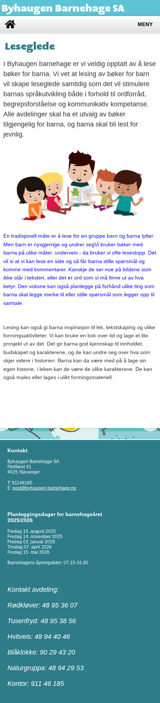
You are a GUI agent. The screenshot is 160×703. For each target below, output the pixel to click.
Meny (145, 24)
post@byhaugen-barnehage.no (44, 488)
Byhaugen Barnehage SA (62, 8)
